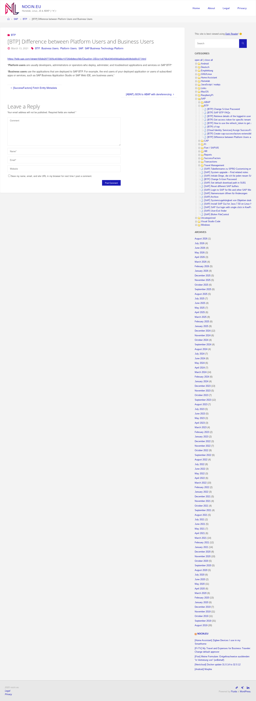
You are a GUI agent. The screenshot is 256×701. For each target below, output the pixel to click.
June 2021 (200, 524)
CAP (206, 141)
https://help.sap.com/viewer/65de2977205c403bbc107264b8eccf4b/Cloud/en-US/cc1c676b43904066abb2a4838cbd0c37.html (76, 58)
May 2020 (200, 584)
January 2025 (201, 326)
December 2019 (203, 607)
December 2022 (203, 441)
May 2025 (200, 308)
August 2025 (201, 294)
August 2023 (201, 404)
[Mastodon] (236, 688)
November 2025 (203, 280)
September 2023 (203, 400)
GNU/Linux (206, 74)
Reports (208, 155)
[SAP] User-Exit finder (215, 211)
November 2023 (203, 391)
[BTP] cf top (213, 127)
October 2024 (201, 340)
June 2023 (200, 413)
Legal (226, 8)
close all (208, 60)
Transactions (210, 162)
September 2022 (203, 455)
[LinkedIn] (248, 688)
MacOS (205, 92)
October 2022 (201, 450)
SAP (16, 19)
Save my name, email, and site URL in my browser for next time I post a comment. (51, 176)
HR (205, 151)
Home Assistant (209, 77)
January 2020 (201, 602)
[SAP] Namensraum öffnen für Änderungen (225, 193)
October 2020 (201, 561)
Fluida (233, 691)
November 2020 (203, 556)
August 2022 (201, 459)
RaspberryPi (207, 95)
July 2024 (199, 354)
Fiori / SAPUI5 (211, 148)
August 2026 (201, 238)
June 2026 (200, 248)
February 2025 (202, 321)
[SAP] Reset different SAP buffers (221, 186)
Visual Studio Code (210, 221)
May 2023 (200, 418)
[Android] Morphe (203, 669)
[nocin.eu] (12, 8)
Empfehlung (207, 70)
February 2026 (202, 266)
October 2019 (201, 616)
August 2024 (201, 349)
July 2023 (199, 409)
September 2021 (203, 510)
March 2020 (201, 593)
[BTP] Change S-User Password (223, 109)
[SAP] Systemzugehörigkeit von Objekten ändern (229, 200)
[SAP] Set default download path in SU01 (225, 183)
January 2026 (201, 271)
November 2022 (203, 446)
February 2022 (202, 487)
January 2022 (201, 492)
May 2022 (200, 473)
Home (196, 8)
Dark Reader (231, 34)
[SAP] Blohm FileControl (216, 214)
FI (205, 144)
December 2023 (203, 386)
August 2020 (201, 570)
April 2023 (200, 423)
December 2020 (203, 552)
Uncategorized (208, 218)
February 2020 (202, 598)
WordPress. (245, 691)
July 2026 (199, 243)
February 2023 (202, 432)
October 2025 (201, 285)
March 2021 (201, 538)
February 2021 (202, 542)
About (211, 8)
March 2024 (201, 372)
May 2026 (200, 252)
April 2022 (200, 478)
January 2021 (201, 547)
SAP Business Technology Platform (104, 48)
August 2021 (201, 515)
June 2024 (200, 358)
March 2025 (201, 317)
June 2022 (200, 469)
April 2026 (200, 257)
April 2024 (200, 368)
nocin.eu (202, 634)
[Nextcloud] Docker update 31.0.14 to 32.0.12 (218, 664)
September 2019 (203, 621)
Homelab (205, 81)
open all (199, 60)
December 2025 (203, 275)
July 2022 (199, 464)
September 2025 (203, 289)
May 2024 (200, 363)
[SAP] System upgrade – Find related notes (226, 172)
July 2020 (199, 575)
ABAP (207, 102)
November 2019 (203, 611)
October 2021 (201, 506)
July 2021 (199, 519)
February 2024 (202, 377)
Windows (205, 225)
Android (205, 64)
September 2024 (203, 344)
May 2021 (200, 529)
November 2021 (203, 501)
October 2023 (201, 395)
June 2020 (200, 579)
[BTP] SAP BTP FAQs (218, 112)
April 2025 (200, 312)
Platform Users (68, 48)
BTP (25, 19)
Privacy (242, 8)
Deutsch (205, 67)
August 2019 (201, 625)
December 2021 (203, 496)
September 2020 (203, 565)
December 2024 (203, 331)
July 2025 (199, 298)
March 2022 (201, 483)
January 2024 (201, 381)
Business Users (50, 48)
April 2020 (200, 588)
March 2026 (201, 262)
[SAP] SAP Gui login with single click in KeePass (229, 207)
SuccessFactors (212, 158)
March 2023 (201, 427)
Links (203, 88)
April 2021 (200, 533)
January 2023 (201, 436)
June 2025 (200, 303)
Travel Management (214, 165)
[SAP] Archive (211, 197)
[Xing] (242, 688)
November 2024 (203, 335)
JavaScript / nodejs (210, 84)
